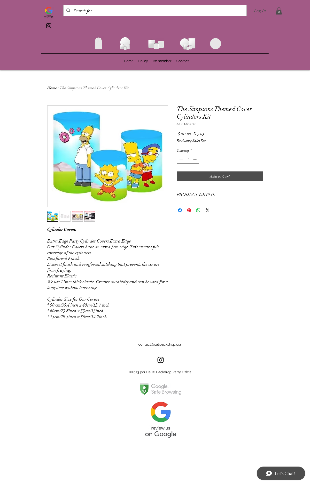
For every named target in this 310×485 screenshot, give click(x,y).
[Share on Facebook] (180, 210)
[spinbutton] (188, 159)
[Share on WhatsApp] (198, 210)
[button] (279, 11)
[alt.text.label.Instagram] (48, 25)
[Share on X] (207, 210)
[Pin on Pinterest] (189, 210)
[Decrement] (181, 159)
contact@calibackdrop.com (161, 344)
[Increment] (195, 159)
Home (52, 88)
